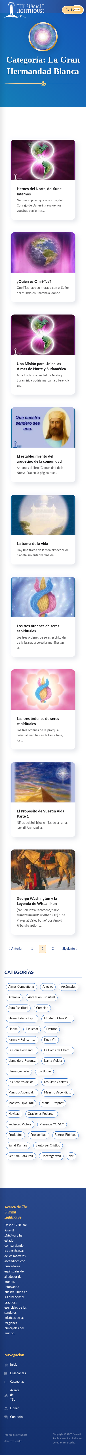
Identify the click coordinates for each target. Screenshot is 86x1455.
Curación (42, 1008)
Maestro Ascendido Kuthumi (59, 1092)
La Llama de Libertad (58, 1050)
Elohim (13, 1029)
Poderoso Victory (20, 1124)
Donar (14, 1408)
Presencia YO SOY (52, 1124)
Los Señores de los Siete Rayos (23, 1082)
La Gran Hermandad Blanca (23, 1050)
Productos (15, 1134)
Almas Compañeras (21, 986)
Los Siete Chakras (56, 1082)
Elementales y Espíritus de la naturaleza (23, 1018)
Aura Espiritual (18, 1008)
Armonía (14, 997)
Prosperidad (38, 1134)
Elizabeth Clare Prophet (59, 1018)
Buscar (75, 9)
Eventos (51, 1029)
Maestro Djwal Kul (21, 1103)
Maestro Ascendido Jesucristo (23, 1092)
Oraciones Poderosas (42, 1113)
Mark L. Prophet (53, 1103)
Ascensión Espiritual (41, 997)
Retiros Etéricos (65, 1134)
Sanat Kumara (18, 1145)
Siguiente (68, 948)
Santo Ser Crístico (48, 1145)
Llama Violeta (53, 1060)
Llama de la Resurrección (23, 1060)
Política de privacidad (15, 1435)
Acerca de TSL (14, 1395)
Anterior (16, 948)
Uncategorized (51, 1156)
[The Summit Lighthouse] (24, 10)
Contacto (14, 1417)
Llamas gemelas (18, 1071)
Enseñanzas (14, 1373)
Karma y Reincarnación (23, 1039)
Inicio (13, 1364)
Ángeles (48, 986)
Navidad (14, 1113)
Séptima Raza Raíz (20, 1156)
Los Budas (44, 1071)
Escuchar (32, 1029)
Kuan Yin (50, 1039)
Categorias (14, 1381)
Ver (71, 1156)
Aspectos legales (13, 1441)
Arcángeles (68, 986)
